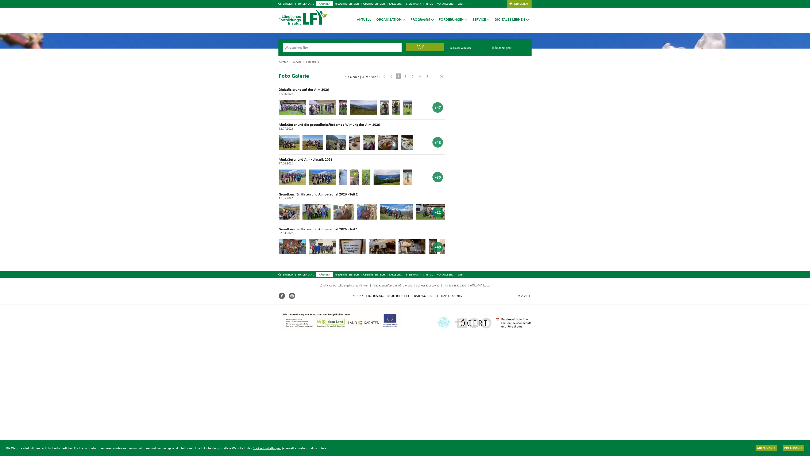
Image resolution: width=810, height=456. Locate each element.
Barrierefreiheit (398, 295)
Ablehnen (765, 448)
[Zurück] (391, 76)
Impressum (375, 295)
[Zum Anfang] (384, 76)
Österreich (285, 3)
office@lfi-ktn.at (480, 285)
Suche (427, 47)
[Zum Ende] (441, 76)
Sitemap (441, 295)
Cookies (456, 295)
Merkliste (521, 3)
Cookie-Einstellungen (267, 448)
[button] (391, 19)
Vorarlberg (445, 3)
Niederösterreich (347, 3)
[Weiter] (434, 76)
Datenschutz (423, 295)
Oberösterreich (374, 3)
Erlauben (792, 448)
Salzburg (395, 3)
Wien (461, 3)
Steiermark (413, 3)
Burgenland (305, 3)
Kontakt (359, 295)
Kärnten (325, 3)
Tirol (429, 3)
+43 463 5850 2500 (454, 285)
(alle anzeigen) (502, 47)
